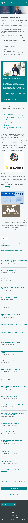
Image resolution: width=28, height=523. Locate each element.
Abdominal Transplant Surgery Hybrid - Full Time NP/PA (13, 315)
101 (22, 481)
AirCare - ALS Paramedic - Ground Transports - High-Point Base (13, 451)
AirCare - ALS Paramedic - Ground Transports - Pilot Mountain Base (13, 461)
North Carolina (5, 245)
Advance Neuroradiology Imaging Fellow (11, 396)
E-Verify (24, 519)
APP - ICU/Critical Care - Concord (10, 297)
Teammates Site (14, 515)
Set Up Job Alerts (14, 494)
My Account (14, 512)
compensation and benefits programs (17, 38)
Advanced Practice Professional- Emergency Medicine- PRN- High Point (12, 414)
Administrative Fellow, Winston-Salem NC (11, 369)
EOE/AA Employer (5, 519)
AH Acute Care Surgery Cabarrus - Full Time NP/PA (12, 288)
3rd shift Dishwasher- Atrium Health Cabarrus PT (13, 279)
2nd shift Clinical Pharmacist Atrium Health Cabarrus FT (12, 251)
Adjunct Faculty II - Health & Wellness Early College (12, 352)
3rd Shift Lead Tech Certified (8, 270)
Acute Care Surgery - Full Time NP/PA (11, 342)
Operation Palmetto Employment (11, 124)
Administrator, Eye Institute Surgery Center (12, 378)
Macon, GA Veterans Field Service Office (12, 127)
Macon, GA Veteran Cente (9, 128)
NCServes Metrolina (8, 122)
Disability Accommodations (16, 519)
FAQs (14, 521)
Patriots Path (6, 125)
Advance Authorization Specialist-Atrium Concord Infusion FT (13, 387)
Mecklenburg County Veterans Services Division (14, 115)
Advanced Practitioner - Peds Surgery (10, 423)
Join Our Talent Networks (14, 229)
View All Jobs (14, 513)
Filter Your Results (14, 488)
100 (19, 481)
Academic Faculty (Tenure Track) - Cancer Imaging (14, 324)
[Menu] (26, 2)
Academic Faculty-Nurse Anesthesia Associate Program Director (13, 333)
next (24, 481)
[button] (2, 504)
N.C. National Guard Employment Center (12, 120)
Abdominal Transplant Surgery (9, 305)
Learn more (7, 186)
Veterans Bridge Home (8, 114)
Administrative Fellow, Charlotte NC (10, 360)
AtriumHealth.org (14, 517)
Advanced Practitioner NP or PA (9, 431)
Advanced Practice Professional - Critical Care (13, 404)
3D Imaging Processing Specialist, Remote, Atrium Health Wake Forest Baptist (14, 261)
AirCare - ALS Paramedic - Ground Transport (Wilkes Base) (12, 441)
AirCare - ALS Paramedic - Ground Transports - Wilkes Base (13, 470)
